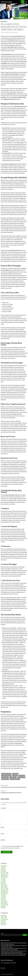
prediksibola (13, 777)
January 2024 (4, 903)
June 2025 (3, 880)
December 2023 (4, 905)
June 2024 (3, 896)
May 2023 (3, 907)
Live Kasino (3, 920)
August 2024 (4, 894)
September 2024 (4, 892)
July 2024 (3, 895)
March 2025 (3, 884)
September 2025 (4, 876)
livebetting (21, 775)
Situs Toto (3, 968)
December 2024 (4, 888)
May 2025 (3, 882)
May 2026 (3, 869)
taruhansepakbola (15, 779)
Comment (4, 808)
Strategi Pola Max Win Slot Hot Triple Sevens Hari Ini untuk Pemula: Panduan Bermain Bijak (14, 949)
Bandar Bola (4, 21)
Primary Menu (26, 2)
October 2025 (4, 875)
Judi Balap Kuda (4, 919)
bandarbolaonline (6, 773)
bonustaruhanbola (6, 775)
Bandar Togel (4, 916)
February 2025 (4, 886)
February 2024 (4, 902)
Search (2, 933)
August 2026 (4, 865)
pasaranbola (5, 777)
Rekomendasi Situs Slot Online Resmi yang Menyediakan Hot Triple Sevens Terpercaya (14, 943)
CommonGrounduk (6, 2)
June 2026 (3, 868)
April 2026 (3, 871)
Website (3, 840)
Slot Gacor (3, 922)
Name (2, 827)
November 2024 (4, 890)
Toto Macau (3, 924)
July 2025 (3, 879)
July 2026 (3, 867)
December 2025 (4, 872)
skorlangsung (21, 777)
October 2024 (4, 891)
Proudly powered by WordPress (7, 974)
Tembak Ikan (3, 923)
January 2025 (4, 887)
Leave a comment (14, 32)
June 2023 (3, 906)
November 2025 (4, 874)
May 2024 (3, 898)
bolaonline (15, 773)
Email (2, 833)
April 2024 (3, 899)
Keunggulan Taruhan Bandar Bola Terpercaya (11, 791)
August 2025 (4, 878)
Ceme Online (4, 918)
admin (7, 32)
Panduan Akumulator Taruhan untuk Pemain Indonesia (13, 786)
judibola (15, 775)
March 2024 (3, 900)
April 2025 (3, 883)
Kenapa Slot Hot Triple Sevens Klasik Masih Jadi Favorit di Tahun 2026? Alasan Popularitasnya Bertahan (13, 951)
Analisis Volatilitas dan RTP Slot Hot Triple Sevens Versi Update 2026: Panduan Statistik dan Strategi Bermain (13, 954)
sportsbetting (5, 779)
